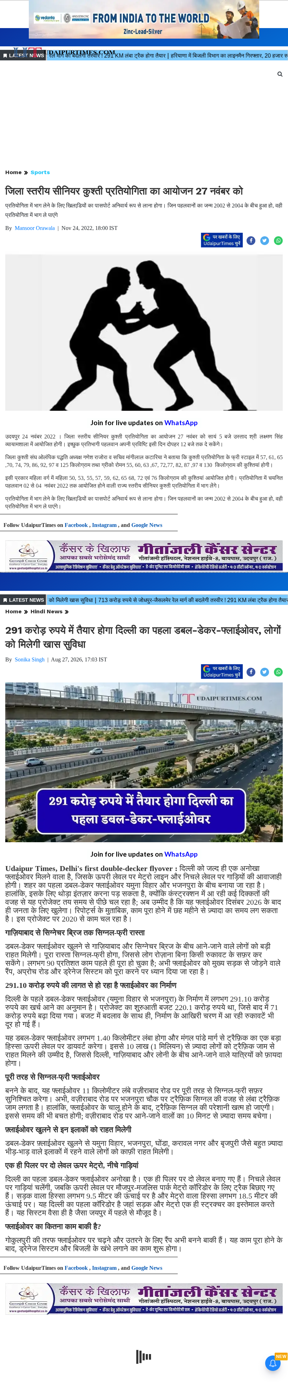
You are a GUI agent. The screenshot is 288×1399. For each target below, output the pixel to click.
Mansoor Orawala (35, 228)
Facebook (76, 525)
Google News (146, 525)
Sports (40, 172)
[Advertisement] (144, 115)
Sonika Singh (30, 659)
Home (13, 172)
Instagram (104, 525)
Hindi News (47, 611)
